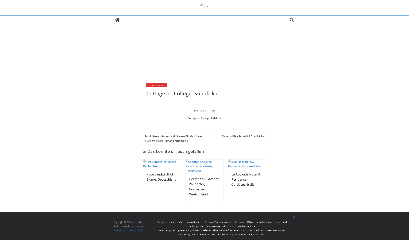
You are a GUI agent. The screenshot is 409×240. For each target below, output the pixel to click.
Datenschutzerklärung (124, 230)
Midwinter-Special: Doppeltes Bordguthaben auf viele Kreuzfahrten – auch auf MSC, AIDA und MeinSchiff (205, 230)
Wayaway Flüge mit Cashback (218, 222)
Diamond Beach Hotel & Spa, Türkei (243, 136)
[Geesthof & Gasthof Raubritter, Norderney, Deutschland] (204, 162)
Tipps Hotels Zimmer (157, 85)
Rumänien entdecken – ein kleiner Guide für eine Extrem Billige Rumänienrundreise (173, 138)
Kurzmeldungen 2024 (188, 234)
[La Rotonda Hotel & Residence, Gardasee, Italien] (247, 162)
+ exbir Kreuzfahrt (176, 222)
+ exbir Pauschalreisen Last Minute (270, 230)
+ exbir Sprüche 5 (196, 226)
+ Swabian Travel (207, 234)
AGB (140, 230)
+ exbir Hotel (281, 222)
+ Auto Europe (213, 226)
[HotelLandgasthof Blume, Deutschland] (162, 162)
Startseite (161, 222)
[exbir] (117, 20)
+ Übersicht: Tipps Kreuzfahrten (232, 234)
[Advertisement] (204, 47)
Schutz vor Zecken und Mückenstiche (238, 226)
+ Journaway (239, 222)
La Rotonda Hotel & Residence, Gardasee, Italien (246, 179)
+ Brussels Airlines (257, 234)
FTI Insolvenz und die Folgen (260, 222)
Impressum (136, 226)
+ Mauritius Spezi (194, 222)
